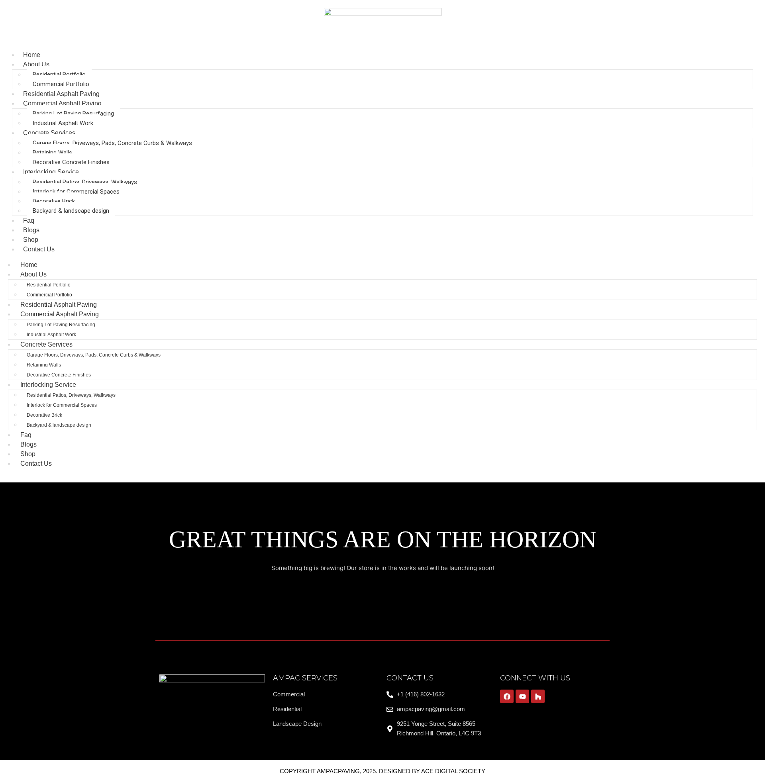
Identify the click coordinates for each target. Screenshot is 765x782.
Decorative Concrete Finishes (71, 162)
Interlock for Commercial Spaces (76, 191)
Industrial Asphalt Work (63, 123)
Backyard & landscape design (71, 210)
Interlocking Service (51, 172)
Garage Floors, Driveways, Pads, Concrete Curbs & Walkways (112, 143)
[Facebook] (507, 696)
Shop (27, 454)
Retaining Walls (52, 152)
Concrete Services (49, 132)
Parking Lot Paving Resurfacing (73, 113)
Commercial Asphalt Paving (62, 103)
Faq (25, 434)
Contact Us (39, 249)
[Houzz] (538, 696)
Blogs (28, 444)
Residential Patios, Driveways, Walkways (85, 182)
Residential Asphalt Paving (58, 304)
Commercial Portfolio (61, 84)
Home (28, 264)
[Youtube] (522, 696)
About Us (36, 64)
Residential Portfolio (59, 74)
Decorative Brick (54, 201)
